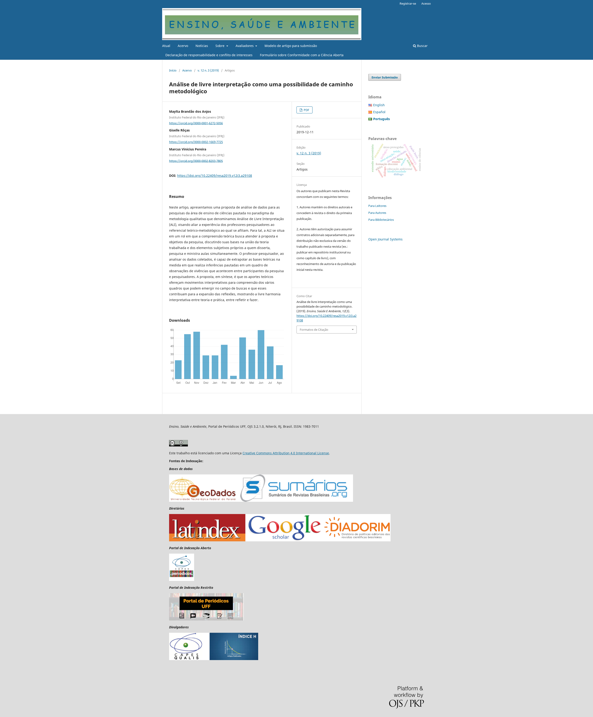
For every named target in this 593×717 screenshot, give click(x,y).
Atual (166, 46)
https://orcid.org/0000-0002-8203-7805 (196, 161)
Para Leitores (377, 206)
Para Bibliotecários (381, 220)
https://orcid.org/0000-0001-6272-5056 (196, 123)
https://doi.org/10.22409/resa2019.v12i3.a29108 (214, 175)
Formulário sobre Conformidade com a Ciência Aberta (302, 55)
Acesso (426, 3)
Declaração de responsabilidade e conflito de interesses (208, 55)
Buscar (422, 46)
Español (379, 112)
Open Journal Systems (385, 239)
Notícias (202, 46)
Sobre (220, 46)
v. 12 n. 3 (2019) (208, 70)
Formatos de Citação (314, 329)
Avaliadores (245, 46)
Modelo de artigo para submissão (291, 46)
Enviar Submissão (385, 77)
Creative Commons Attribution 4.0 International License (286, 453)
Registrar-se (408, 3)
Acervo (183, 46)
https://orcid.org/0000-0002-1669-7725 (196, 142)
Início (173, 70)
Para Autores (377, 213)
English (379, 105)
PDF (306, 110)
